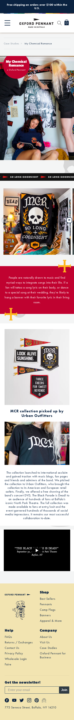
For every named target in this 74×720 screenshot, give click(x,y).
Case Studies (11, 43)
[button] (7, 23)
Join (64, 690)
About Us (46, 637)
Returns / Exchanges (19, 642)
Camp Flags (48, 610)
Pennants (46, 604)
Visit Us (45, 642)
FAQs (8, 637)
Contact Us (12, 648)
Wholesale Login (16, 659)
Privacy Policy (14, 653)
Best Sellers (47, 599)
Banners (45, 615)
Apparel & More (51, 621)
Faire (8, 664)
